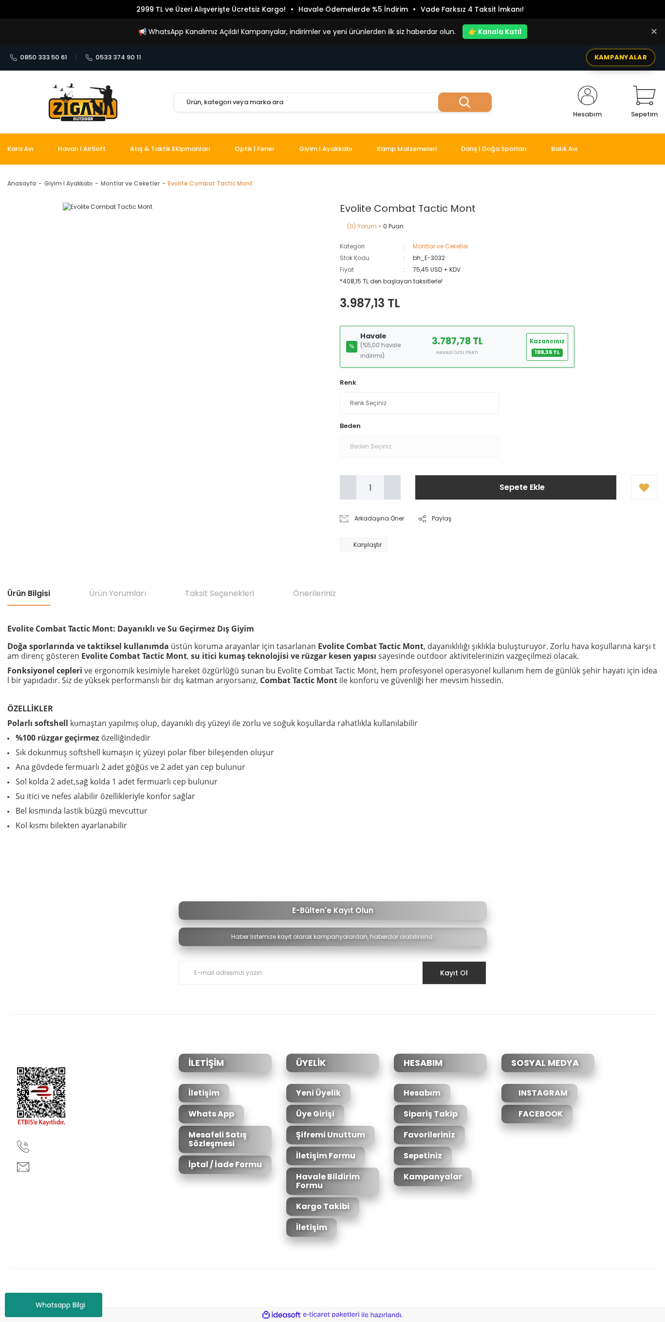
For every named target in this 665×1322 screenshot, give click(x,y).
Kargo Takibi (323, 1206)
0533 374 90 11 (118, 57)
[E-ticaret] (331, 1314)
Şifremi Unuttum (330, 1134)
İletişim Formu (325, 1155)
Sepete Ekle (522, 487)
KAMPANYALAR (620, 57)
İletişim (204, 1093)
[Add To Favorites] (644, 487)
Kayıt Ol (454, 973)
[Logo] (83, 102)
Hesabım (422, 1093)
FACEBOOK (540, 1113)
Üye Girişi (315, 1113)
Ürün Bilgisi (28, 593)
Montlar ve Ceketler (440, 246)
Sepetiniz (423, 1155)
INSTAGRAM (542, 1093)
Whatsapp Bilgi (60, 1305)
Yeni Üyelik (318, 1093)
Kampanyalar (433, 1176)
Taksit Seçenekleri (219, 593)
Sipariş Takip (431, 1113)
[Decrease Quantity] (348, 487)
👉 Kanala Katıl (494, 32)
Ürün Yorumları (117, 593)
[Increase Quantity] (392, 487)
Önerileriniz (314, 593)
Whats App (211, 1113)
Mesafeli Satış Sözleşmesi (217, 1139)
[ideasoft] (281, 1315)
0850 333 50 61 (43, 57)
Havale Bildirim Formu (328, 1181)
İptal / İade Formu (225, 1164)
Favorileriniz (429, 1134)
